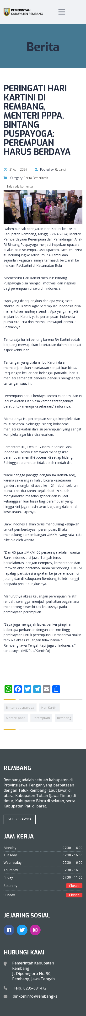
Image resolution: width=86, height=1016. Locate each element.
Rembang (64, 718)
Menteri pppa (16, 718)
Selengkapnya (20, 819)
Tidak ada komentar (19, 187)
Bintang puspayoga (20, 707)
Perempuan (41, 718)
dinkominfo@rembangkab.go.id (41, 996)
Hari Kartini (49, 707)
